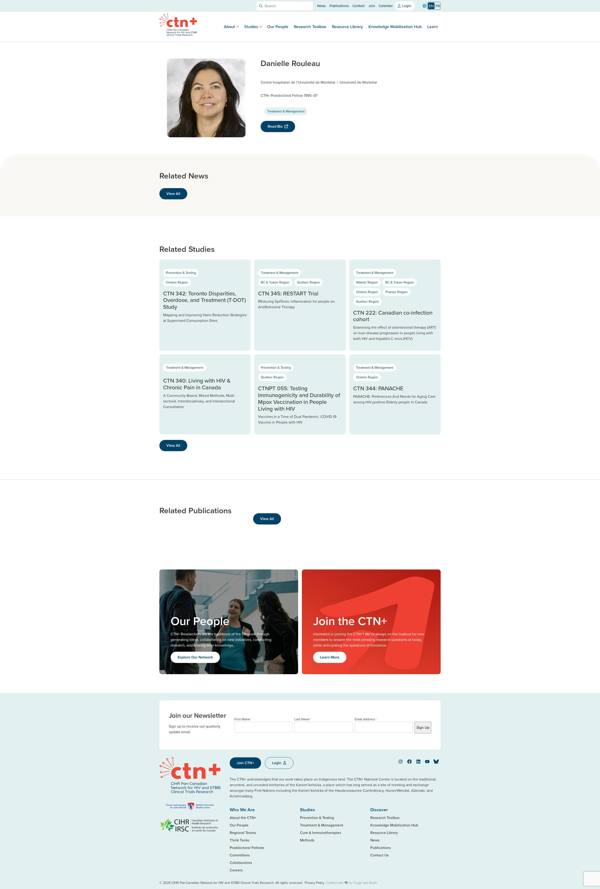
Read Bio (275, 126)
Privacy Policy (314, 882)
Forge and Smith (365, 882)
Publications (339, 5)
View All (173, 193)
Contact (358, 5)
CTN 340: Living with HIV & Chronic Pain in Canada (196, 383)
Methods (307, 840)
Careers (236, 870)
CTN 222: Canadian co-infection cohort (392, 316)
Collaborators (241, 862)
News (321, 5)
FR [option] (437, 6)
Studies (251, 27)
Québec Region (308, 282)
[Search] (261, 6)
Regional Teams (243, 832)
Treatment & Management (285, 111)
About (229, 27)
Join (371, 5)
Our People (277, 27)
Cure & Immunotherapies (320, 832)
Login (406, 5)
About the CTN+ (243, 817)
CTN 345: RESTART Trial (288, 293)
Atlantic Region (367, 282)
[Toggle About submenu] (238, 26)
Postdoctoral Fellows (247, 847)
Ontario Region (177, 282)
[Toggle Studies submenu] (260, 26)
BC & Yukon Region (275, 282)
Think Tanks (239, 840)
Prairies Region (397, 292)
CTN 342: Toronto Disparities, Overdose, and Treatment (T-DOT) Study (204, 300)
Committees (240, 855)
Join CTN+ (245, 763)
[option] (437, 6)
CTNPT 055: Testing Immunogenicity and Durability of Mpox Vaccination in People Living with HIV (299, 398)
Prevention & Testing (181, 272)
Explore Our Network (195, 657)
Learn (432, 27)
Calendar (386, 5)
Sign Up (422, 727)
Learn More (329, 657)
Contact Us (379, 855)
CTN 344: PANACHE (378, 388)
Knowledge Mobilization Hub (395, 27)
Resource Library (347, 27)
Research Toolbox (310, 27)
